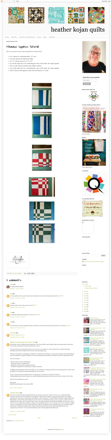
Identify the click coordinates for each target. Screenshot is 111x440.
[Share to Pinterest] (34, 273)
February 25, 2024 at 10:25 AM (17, 307)
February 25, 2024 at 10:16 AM (17, 298)
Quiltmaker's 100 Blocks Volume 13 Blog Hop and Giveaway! (97, 368)
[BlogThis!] (29, 273)
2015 (85, 296)
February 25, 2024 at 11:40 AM (17, 317)
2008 (85, 311)
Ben (11, 294)
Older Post (74, 418)
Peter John (13, 333)
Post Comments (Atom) (18, 420)
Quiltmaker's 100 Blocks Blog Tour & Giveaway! (97, 338)
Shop (45, 37)
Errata (39, 37)
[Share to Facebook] (32, 273)
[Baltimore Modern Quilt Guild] (94, 101)
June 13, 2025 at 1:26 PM (16, 387)
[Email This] (27, 273)
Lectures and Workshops (27, 37)
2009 (85, 309)
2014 (85, 298)
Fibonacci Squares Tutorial (91, 288)
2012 (85, 302)
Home (7, 37)
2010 (85, 307)
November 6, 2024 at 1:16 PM (17, 337)
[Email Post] (25, 273)
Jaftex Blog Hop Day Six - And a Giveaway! (98, 328)
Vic (11, 312)
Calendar (52, 37)
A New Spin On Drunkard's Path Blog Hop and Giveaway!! (97, 399)
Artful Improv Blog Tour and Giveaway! (97, 409)
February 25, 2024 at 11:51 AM (17, 327)
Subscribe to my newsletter (91, 77)
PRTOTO (61, 296)
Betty (11, 284)
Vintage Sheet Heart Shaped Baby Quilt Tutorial (96, 358)
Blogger (62, 429)
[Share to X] (31, 273)
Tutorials (14, 37)
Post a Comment (12, 414)
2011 (85, 304)
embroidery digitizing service (17, 335)
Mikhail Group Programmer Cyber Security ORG (22, 342)
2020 (85, 291)
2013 (85, 300)
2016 (85, 293)
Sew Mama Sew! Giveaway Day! (97, 379)
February (87, 286)
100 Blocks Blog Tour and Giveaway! (96, 389)
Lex (11, 303)
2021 (85, 284)
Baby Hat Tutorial (94, 318)
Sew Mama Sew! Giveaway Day (97, 348)
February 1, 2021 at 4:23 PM (16, 288)
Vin (11, 322)
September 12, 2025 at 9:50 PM (17, 411)
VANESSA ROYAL (15, 393)
